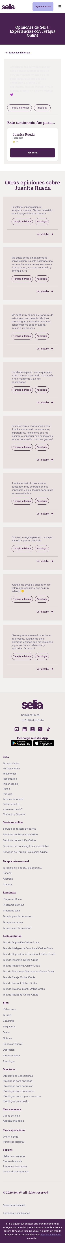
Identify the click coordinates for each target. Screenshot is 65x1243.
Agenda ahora (43, 6)
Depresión (9, 1049)
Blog (6, 1002)
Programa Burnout (13, 904)
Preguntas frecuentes (15, 1166)
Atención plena (11, 1055)
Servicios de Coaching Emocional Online (26, 846)
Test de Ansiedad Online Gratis (20, 994)
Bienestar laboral (12, 1043)
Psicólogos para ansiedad (17, 1080)
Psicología (9, 1061)
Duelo (6, 1032)
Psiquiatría (9, 1026)
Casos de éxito (11, 1115)
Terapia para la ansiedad (17, 927)
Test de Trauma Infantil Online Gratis (24, 988)
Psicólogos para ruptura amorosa (22, 1096)
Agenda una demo (13, 1120)
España (7, 872)
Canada (7, 884)
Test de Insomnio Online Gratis (20, 959)
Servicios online (13, 822)
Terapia (7, 1014)
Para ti (6, 788)
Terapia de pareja (13, 922)
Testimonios (9, 773)
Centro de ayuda (12, 1161)
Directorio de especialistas (18, 1075)
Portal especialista (13, 1141)
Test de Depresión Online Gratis (21, 942)
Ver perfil (32, 152)
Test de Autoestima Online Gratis (21, 965)
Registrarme (10, 778)
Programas (9, 892)
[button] (60, 6)
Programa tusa (11, 910)
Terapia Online (11, 763)
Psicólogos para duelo (15, 1101)
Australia (8, 878)
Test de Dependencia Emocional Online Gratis (29, 954)
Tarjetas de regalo (13, 799)
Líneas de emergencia (16, 1171)
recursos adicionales (51, 1234)
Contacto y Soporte (14, 814)
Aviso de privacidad (14, 1205)
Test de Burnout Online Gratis (20, 983)
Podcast (7, 793)
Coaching (8, 1020)
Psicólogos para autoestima (18, 1091)
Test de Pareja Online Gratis (19, 977)
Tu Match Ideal (11, 768)
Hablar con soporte (14, 1156)
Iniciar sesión (10, 783)
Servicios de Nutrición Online (19, 840)
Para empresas (12, 1109)
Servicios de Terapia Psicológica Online (25, 851)
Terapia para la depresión (17, 916)
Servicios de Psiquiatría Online (20, 834)
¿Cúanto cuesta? (13, 809)
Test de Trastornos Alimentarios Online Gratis (29, 971)
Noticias (7, 1038)
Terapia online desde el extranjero (22, 867)
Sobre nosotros (11, 804)
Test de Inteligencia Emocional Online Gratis (28, 948)
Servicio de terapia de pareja (19, 828)
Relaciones (9, 1009)
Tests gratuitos (12, 935)
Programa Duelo (12, 899)
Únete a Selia (10, 1136)
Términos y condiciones (16, 1212)
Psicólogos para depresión (18, 1085)
